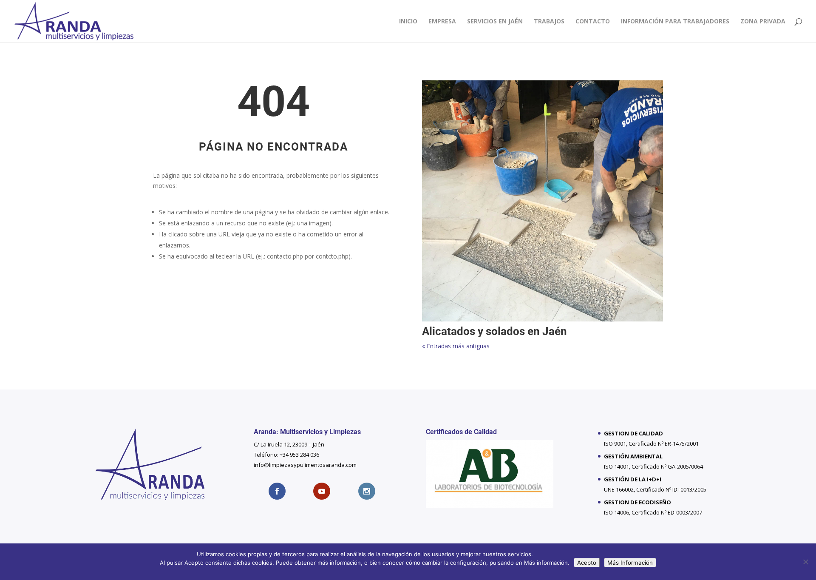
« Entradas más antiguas (456, 346)
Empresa (442, 21)
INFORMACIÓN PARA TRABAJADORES (675, 21)
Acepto (586, 562)
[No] (805, 561)
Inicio (408, 21)
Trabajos (549, 21)
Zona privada (762, 21)
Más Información (630, 562)
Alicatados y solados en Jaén (494, 331)
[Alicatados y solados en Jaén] (542, 200)
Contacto (592, 21)
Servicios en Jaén (495, 21)
